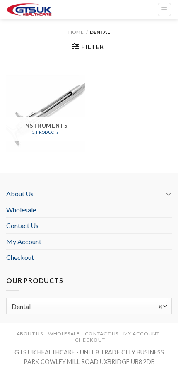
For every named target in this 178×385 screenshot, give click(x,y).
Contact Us (22, 225)
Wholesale (21, 210)
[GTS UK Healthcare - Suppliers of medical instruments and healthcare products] (44, 9)
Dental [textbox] (87, 306)
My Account (23, 241)
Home (76, 32)
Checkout (20, 257)
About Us (20, 193)
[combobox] (89, 306)
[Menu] (164, 9)
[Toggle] (168, 194)
